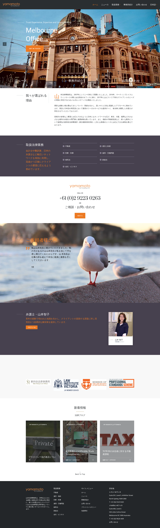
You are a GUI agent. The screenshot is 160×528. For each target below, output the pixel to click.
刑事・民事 (57, 500)
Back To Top (80, 474)
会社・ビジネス (59, 514)
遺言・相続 (57, 496)
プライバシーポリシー (88, 507)
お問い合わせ (85, 503)
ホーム (83, 492)
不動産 (56, 492)
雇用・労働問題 (59, 503)
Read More (33, 462)
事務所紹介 (85, 500)
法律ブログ (68, 460)
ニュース (84, 496)
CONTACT (125, 77)
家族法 (56, 511)
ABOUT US (33, 49)
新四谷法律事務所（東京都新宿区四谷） (79, 122)
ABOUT (70, 77)
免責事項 (84, 511)
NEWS (17, 77)
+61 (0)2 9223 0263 (80, 198)
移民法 (56, 507)
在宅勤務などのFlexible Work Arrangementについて (80, 432)
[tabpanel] (44, 260)
